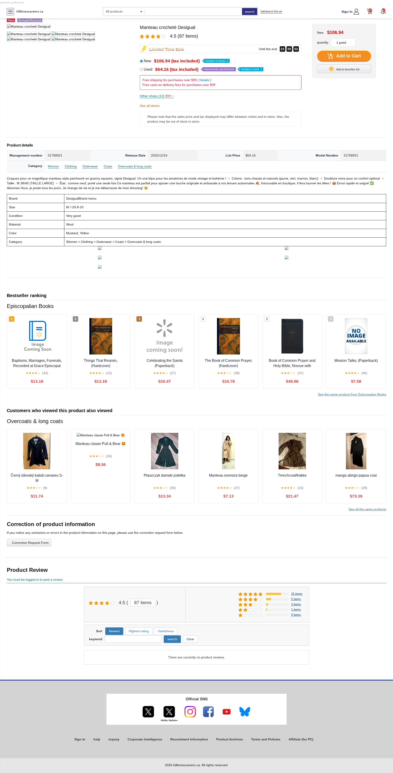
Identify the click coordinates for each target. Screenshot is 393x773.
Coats (108, 166)
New (186, 61)
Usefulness (166, 631)
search (249, 11)
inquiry (113, 739)
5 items (296, 599)
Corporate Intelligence (145, 739)
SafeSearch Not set (271, 11)
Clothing (71, 166)
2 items (296, 604)
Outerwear (90, 166)
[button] (383, 11)
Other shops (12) (157, 96)
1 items (296, 609)
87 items (142, 602)
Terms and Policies (265, 739)
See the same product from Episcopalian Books (352, 394)
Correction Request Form (30, 542)
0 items (296, 614)
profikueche (17, 2)
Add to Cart (348, 55)
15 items (296, 594)
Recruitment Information (189, 739)
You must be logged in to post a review (35, 579)
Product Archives (229, 739)
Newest (114, 631)
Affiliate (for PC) (301, 739)
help (96, 739)
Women (53, 166)
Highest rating (139, 631)
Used (203, 69)
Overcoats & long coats (134, 166)
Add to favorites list (347, 69)
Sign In (347, 11)
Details (204, 80)
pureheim (5, 2)
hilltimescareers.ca (29, 11)
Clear (190, 639)
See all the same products (367, 509)
